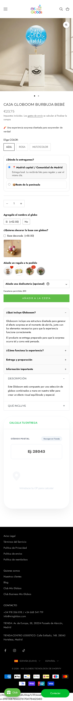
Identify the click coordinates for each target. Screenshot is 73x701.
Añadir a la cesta (36, 298)
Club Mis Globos (12, 588)
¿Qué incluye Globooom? (21, 312)
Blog (6, 582)
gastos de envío (35, 115)
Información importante (19, 369)
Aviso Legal (9, 536)
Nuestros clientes (12, 576)
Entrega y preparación (19, 359)
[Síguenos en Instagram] (14, 650)
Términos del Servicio (15, 542)
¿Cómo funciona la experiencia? (25, 350)
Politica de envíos (13, 553)
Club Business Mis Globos (17, 594)
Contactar (55, 693)
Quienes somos (12, 570)
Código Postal (20, 438)
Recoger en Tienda (52, 439)
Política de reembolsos (16, 559)
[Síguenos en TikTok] (24, 650)
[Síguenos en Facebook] (5, 650)
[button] (36, 378)
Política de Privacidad (15, 548)
